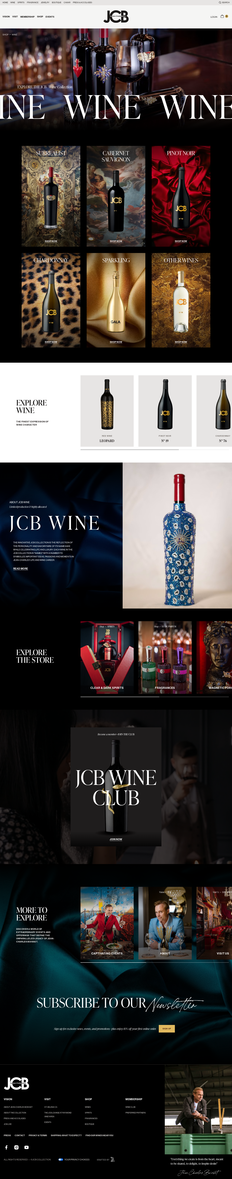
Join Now (116, 839)
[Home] (116, 16)
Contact (20, 1135)
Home (5, 2)
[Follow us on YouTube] (26, 1147)
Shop (40, 16)
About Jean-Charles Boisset (18, 1107)
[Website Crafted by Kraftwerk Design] (106, 1159)
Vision (6, 16)
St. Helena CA (50, 1107)
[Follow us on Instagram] (16, 1147)
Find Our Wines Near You (99, 1135)
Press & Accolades (82, 2)
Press (7, 1135)
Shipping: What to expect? (66, 1135)
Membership (27, 16)
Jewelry (45, 2)
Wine (12, 2)
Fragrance (32, 2)
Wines (88, 1107)
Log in (214, 17)
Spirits (21, 2)
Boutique (56, 2)
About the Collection (15, 1113)
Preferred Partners (135, 1113)
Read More (20, 568)
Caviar (67, 2)
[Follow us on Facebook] (6, 1147)
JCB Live (8, 1124)
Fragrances (91, 1118)
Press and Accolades (15, 1118)
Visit (15, 16)
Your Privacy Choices (76, 1159)
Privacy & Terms (38, 1135)
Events (50, 16)
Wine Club (130, 1107)
